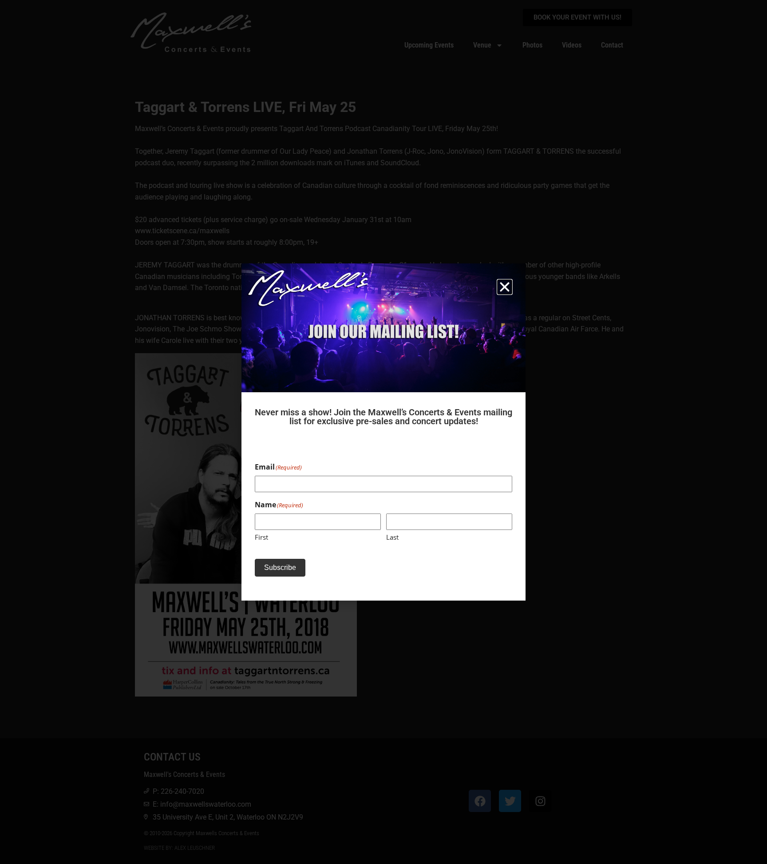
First (261, 537)
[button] (504, 287)
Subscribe (280, 567)
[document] (383, 432)
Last (392, 537)
